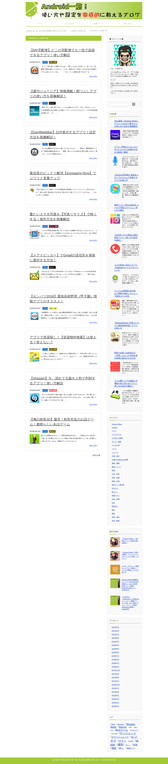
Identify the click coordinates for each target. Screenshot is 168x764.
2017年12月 (116, 670)
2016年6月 (115, 692)
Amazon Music (117, 424)
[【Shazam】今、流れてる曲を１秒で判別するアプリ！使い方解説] (34, 401)
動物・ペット (116, 467)
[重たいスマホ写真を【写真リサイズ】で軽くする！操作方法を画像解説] (34, 237)
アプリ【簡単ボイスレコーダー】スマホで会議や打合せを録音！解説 (126, 149)
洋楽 (135, 745)
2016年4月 (115, 699)
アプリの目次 (69, 23)
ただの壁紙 (114, 733)
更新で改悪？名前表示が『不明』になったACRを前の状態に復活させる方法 (126, 355)
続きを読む (94, 76)
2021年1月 (115, 634)
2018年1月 (115, 667)
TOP (47, 31)
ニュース (115, 452)
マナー (122, 740)
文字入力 (115, 488)
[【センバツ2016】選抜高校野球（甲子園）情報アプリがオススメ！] (34, 319)
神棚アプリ (131, 748)
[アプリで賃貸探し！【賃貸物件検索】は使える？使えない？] (34, 360)
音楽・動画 (53, 390)
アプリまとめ (116, 434)
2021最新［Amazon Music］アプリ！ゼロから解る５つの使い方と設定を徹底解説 (126, 123)
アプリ (45, 62)
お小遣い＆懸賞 (117, 438)
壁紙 (113, 470)
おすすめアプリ (134, 730)
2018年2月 (115, 663)
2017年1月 (115, 681)
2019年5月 (115, 638)
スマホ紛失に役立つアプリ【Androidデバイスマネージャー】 (126, 267)
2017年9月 (115, 674)
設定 (113, 503)
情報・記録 (53, 308)
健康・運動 (116, 463)
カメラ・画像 (54, 226)
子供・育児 (116, 474)
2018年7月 (115, 656)
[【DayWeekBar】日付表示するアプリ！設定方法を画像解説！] (34, 155)
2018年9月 (115, 649)
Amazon (121, 724)
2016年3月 (115, 702)
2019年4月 (115, 641)
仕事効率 (131, 741)
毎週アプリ (116, 495)
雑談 (113, 513)
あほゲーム (122, 729)
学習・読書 (116, 477)
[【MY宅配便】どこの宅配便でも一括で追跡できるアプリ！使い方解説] (34, 73)
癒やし (121, 748)
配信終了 (52, 103)
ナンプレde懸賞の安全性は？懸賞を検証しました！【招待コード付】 (126, 293)
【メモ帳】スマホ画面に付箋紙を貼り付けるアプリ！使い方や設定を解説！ (126, 383)
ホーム (40, 23)
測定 (114, 748)
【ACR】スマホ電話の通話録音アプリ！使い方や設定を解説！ (126, 237)
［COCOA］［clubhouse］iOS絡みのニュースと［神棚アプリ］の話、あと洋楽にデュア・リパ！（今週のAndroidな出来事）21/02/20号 (130, 603)
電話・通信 (116, 517)
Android (114, 427)
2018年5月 (115, 659)
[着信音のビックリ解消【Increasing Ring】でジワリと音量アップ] (32, 191)
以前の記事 (96, 455)
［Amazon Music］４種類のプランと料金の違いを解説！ (130, 541)
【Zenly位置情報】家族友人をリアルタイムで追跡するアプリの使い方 (126, 177)
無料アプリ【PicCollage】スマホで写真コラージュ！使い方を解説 (126, 207)
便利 (120, 744)
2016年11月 (116, 685)
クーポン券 (116, 445)
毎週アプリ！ (98, 23)
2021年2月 (115, 631)
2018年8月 (115, 652)
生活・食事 (53, 62)
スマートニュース (120, 737)
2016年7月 (115, 688)
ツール (114, 449)
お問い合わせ (128, 23)
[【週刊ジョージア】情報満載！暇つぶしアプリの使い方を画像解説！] (34, 114)
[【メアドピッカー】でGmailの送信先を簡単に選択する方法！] (34, 278)
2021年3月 (115, 627)
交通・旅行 (116, 456)
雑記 (113, 510)
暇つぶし (52, 431)
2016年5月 (115, 695)
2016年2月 (115, 706)
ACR (113, 724)
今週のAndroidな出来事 (120, 459)
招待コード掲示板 (118, 485)
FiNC (130, 727)
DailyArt (122, 727)
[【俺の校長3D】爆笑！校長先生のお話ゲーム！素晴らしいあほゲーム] (34, 442)
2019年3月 (115, 645)
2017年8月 (115, 677)
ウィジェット (128, 733)
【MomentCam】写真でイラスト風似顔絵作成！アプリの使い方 (126, 325)
